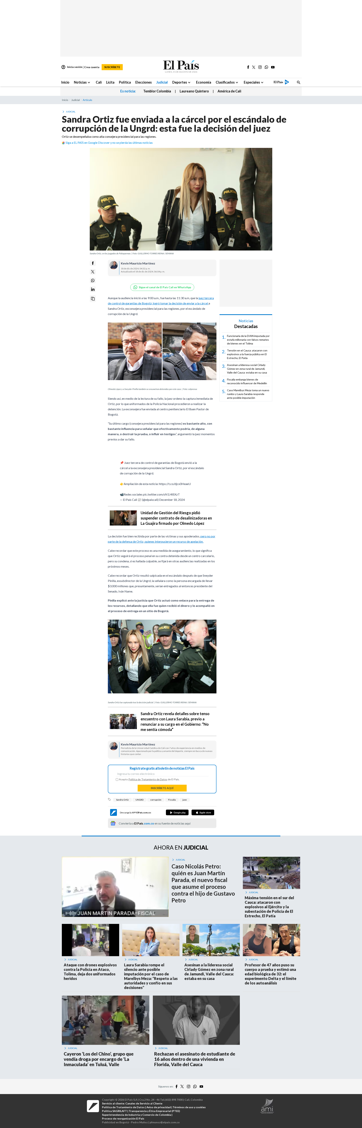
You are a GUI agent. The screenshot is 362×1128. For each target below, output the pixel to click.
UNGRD (139, 799)
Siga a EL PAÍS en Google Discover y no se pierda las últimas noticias (109, 142)
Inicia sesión (71, 67)
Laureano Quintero (194, 91)
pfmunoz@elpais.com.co (165, 1122)
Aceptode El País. (149, 779)
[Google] (177, 812)
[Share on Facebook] (93, 263)
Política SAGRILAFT (114, 1111)
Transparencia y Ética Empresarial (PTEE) (154, 1111)
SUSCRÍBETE (112, 67)
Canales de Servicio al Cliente (143, 1103)
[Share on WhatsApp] (93, 280)
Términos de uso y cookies (189, 1107)
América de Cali (229, 91)
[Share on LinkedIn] (93, 289)
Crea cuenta (91, 67)
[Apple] (203, 812)
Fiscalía (172, 799)
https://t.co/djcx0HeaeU (175, 484)
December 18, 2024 (172, 499)
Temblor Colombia (157, 91)
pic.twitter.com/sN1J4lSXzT (161, 494)
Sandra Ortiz (122, 799)
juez (185, 799)
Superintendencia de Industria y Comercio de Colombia (136, 1114)
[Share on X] (93, 272)
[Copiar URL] (93, 298)
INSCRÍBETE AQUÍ (162, 788)
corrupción (155, 799)
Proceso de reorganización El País (123, 1118)
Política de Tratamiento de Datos (147, 779)
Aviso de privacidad (158, 1107)
